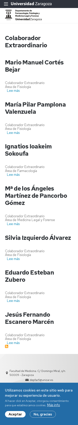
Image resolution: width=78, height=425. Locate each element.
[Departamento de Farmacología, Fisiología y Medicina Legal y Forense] (23, 19)
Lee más (13, 90)
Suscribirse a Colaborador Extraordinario (6, 346)
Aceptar (15, 414)
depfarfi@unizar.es (41, 380)
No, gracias (43, 414)
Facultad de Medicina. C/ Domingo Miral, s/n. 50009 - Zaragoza (38, 373)
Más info (53, 405)
